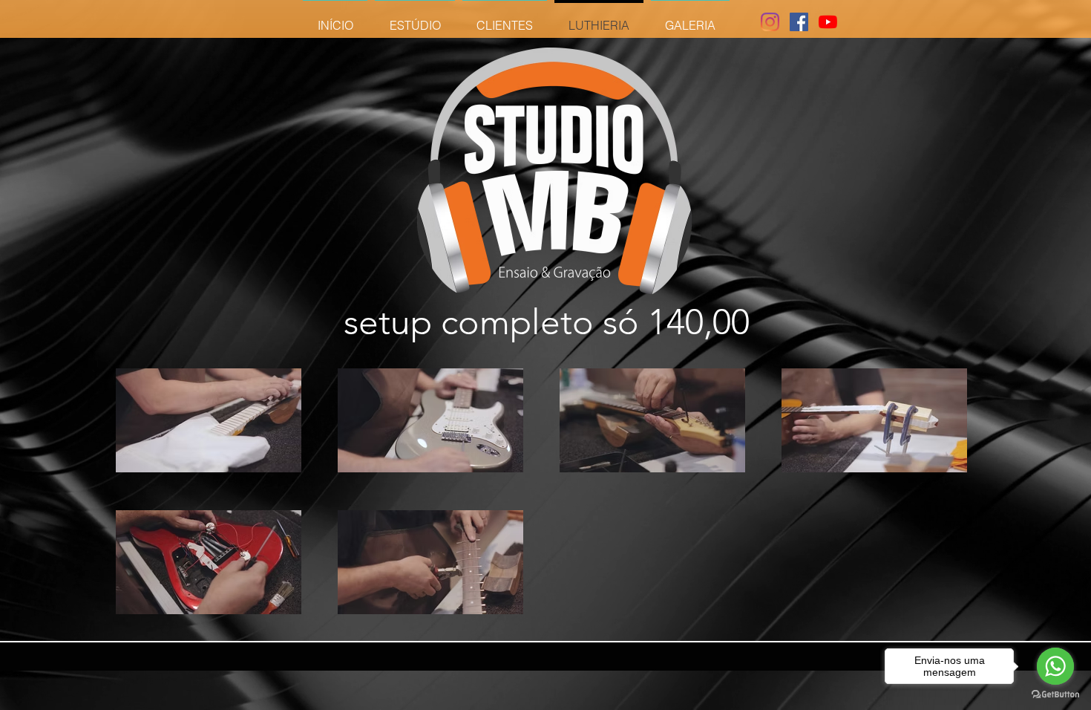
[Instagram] (770, 22)
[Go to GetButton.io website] (1055, 695)
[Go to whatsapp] (1055, 666)
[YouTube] (828, 22)
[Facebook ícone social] (799, 22)
